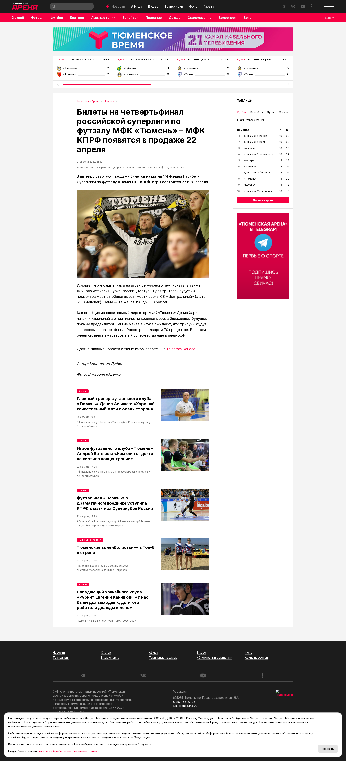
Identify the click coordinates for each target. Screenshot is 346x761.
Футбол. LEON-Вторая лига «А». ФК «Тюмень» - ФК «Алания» (83, 69)
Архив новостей (256, 657)
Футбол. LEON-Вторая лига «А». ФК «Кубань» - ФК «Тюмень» (143, 69)
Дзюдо (175, 18)
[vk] (143, 676)
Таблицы (244, 100)
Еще (328, 17)
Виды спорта (110, 657)
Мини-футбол (85, 167)
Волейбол (130, 18)
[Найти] (53, 6)
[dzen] (263, 676)
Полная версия (263, 200)
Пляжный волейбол (90, 539)
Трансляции (173, 6)
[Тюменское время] (173, 39)
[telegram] (83, 676)
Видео (153, 6)
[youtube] (203, 676)
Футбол (56, 18)
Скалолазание (200, 18)
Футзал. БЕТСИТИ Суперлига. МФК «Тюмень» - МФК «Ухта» (203, 69)
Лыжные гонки (103, 18)
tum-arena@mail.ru (185, 705)
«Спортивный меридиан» (214, 657)
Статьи (106, 652)
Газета (209, 6)
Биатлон (77, 18)
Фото (193, 6)
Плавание (154, 18)
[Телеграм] (263, 256)
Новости (118, 6)
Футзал (37, 18)
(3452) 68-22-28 (184, 701)
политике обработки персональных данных (68, 751)
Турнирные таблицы (163, 657)
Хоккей (18, 18)
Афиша (136, 6)
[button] (58, 84)
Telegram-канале (180, 349)
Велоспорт (228, 18)
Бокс (248, 18)
